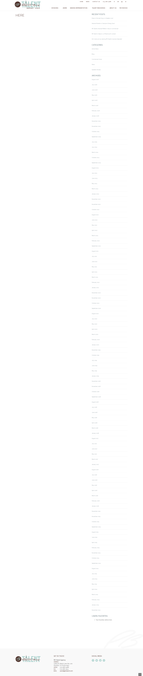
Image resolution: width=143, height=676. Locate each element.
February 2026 (96, 110)
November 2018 (96, 386)
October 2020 (95, 303)
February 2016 (96, 501)
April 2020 (94, 329)
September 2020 (96, 308)
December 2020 (96, 292)
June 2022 (94, 220)
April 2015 (94, 542)
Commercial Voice (97, 59)
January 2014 (95, 605)
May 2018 (94, 417)
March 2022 (95, 235)
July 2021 (94, 256)
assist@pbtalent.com (66, 671)
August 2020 (95, 313)
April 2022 (94, 230)
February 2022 (96, 240)
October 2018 (95, 391)
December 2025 (96, 121)
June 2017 (94, 449)
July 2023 (94, 173)
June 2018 (94, 412)
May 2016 (94, 485)
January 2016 (95, 506)
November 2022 (96, 204)
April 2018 (94, 423)
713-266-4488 (107, 1)
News (87, 1)
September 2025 (96, 136)
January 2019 (95, 376)
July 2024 (94, 147)
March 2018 (95, 428)
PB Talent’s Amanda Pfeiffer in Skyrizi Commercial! (105, 28)
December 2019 (96, 350)
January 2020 (95, 344)
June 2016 (94, 480)
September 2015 (96, 527)
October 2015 (95, 521)
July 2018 (94, 407)
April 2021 (94, 272)
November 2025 (96, 126)
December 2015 (96, 511)
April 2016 (94, 490)
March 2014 (95, 594)
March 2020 (95, 334)
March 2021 (95, 277)
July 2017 (94, 443)
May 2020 (94, 324)
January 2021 (95, 287)
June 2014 (94, 579)
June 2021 (94, 261)
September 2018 (96, 396)
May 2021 (94, 266)
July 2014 (94, 573)
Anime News (95, 49)
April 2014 (94, 589)
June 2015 (94, 537)
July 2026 (94, 84)
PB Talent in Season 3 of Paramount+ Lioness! (104, 34)
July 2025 (94, 142)
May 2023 (94, 183)
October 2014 (95, 558)
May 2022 (94, 225)
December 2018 (96, 381)
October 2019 (95, 355)
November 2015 (96, 516)
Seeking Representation (78, 8)
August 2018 (95, 402)
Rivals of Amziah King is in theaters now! (102, 18)
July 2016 (94, 475)
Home (81, 1)
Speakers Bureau (96, 69)
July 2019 (94, 360)
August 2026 (95, 79)
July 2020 (94, 318)
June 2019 (94, 365)
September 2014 (96, 563)
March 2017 (95, 459)
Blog (93, 54)
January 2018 (95, 433)
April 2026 (94, 100)
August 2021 (95, 251)
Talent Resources (98, 8)
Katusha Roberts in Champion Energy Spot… (103, 23)
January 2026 (95, 116)
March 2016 (95, 495)
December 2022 (96, 199)
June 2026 (94, 90)
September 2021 (96, 246)
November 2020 (96, 298)
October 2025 (95, 131)
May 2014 (94, 584)
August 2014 (95, 568)
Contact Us (96, 1)
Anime (65, 8)
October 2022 (95, 209)
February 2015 (95, 547)
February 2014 (95, 599)
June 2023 (94, 178)
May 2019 (94, 370)
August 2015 (95, 532)
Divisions (55, 8)
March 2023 (95, 188)
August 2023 (95, 168)
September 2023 (96, 162)
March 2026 (95, 105)
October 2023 (95, 157)
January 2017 (95, 464)
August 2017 (95, 438)
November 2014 (96, 553)
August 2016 (95, 469)
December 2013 (96, 610)
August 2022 (95, 214)
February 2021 (95, 282)
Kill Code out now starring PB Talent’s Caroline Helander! (107, 39)
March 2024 (95, 152)
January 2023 (95, 194)
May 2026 (94, 95)
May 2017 (94, 454)
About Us (113, 8)
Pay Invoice (123, 8)
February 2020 (96, 339)
